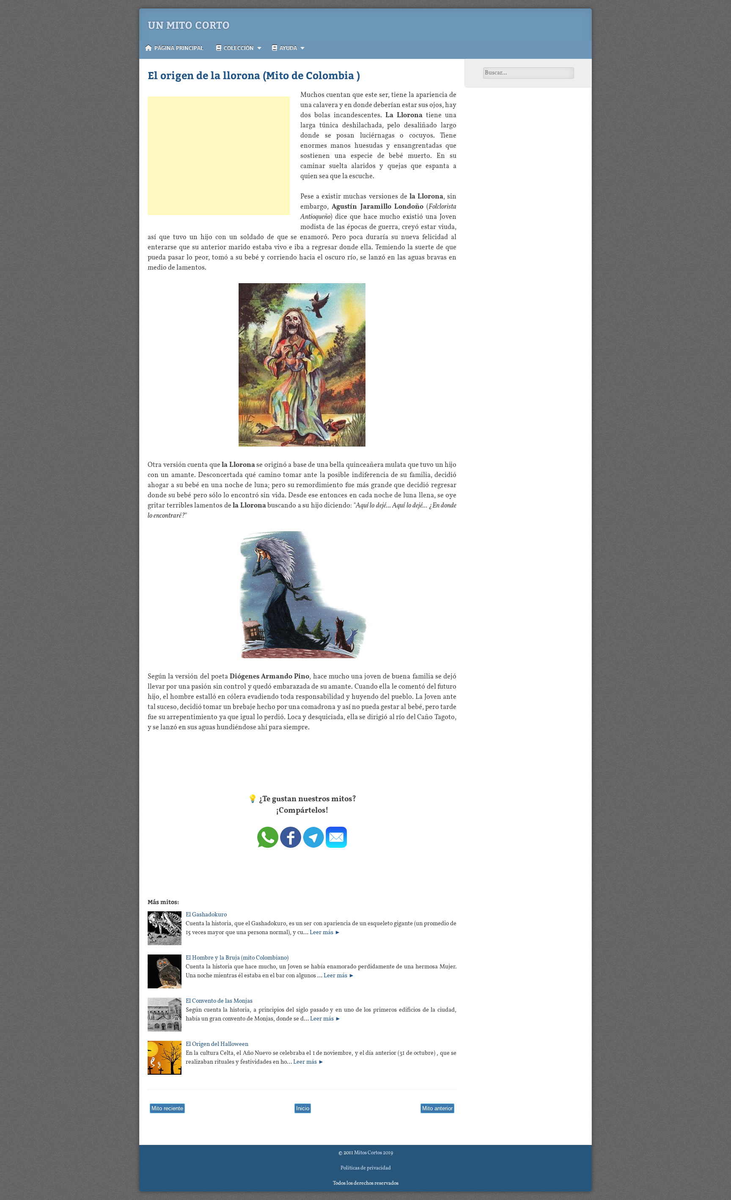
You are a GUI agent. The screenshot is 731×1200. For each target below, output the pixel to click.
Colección (237, 48)
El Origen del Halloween (217, 1044)
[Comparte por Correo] (336, 846)
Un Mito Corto (189, 24)
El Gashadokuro (206, 915)
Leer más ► (325, 933)
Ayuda (287, 48)
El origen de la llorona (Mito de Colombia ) (254, 75)
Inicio (302, 1108)
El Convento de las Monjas (219, 1001)
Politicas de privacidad (366, 1168)
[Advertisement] (219, 156)
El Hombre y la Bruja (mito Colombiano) (237, 958)
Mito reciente (167, 1108)
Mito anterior (437, 1108)
